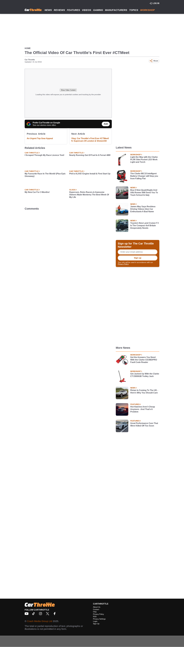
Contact (96, 609)
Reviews (59, 10)
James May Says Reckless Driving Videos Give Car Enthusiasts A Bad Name (142, 209)
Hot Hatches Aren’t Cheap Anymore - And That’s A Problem (142, 409)
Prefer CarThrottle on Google (46, 123)
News (48, 10)
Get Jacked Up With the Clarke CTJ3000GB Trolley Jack (144, 375)
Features (73, 10)
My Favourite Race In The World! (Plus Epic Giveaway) (45, 175)
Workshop (147, 10)
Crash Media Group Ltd (39, 621)
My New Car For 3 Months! (37, 192)
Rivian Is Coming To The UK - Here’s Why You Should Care (144, 391)
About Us (96, 607)
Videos (86, 10)
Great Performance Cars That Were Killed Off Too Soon (144, 424)
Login (95, 621)
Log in (156, 3)
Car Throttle (30, 60)
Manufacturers (116, 10)
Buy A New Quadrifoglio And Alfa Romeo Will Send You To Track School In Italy (144, 192)
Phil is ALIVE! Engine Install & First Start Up (89, 174)
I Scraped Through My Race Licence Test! (44, 155)
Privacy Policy (123, 264)
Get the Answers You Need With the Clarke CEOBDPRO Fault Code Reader (143, 359)
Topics (133, 10)
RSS (95, 616)
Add (106, 124)
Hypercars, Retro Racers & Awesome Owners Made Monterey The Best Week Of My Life (89, 194)
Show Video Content (68, 90)
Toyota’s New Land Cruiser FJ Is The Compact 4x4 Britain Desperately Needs (144, 225)
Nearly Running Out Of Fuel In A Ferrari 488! (90, 155)
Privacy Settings (99, 619)
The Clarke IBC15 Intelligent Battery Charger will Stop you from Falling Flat (144, 176)
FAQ (95, 612)
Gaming (98, 10)
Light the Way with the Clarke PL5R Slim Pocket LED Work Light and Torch (144, 159)
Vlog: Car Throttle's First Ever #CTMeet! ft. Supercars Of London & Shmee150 (90, 139)
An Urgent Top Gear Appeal (40, 138)
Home (28, 48)
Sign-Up (96, 624)
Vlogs (72, 190)
